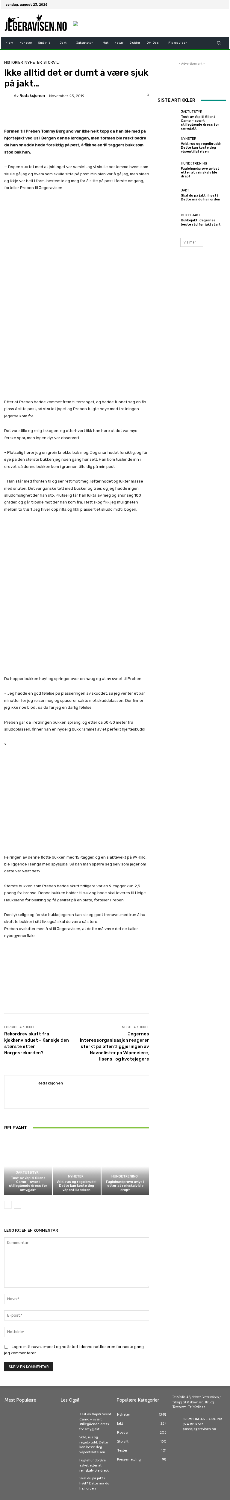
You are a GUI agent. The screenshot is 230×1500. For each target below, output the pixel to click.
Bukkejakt (190, 215)
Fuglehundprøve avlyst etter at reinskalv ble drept (125, 1186)
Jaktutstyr (27, 1172)
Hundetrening (124, 1176)
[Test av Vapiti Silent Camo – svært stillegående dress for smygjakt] (28, 1166)
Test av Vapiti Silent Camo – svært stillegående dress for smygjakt (28, 1184)
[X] (206, 4)
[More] (189, 998)
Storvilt (51, 62)
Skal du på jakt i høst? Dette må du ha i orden (200, 197)
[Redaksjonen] (9, 96)
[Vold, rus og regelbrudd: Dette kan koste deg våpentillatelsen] (76, 1166)
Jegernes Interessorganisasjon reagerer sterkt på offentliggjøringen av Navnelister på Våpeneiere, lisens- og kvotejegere (114, 1046)
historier (13, 62)
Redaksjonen (32, 96)
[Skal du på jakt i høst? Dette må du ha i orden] (168, 195)
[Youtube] (221, 4)
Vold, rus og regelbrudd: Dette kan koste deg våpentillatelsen (76, 1186)
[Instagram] (199, 4)
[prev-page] (8, 1205)
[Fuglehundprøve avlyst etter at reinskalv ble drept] (125, 1166)
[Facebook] (192, 4)
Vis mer (190, 242)
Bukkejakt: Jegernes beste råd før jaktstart (201, 222)
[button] (219, 42)
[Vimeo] (213, 4)
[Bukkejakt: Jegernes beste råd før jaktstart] (168, 220)
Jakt (185, 190)
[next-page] (17, 1205)
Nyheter (33, 62)
